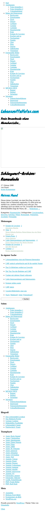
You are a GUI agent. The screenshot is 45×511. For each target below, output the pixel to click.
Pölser (18, 215)
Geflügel (13, 24)
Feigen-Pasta (10, 236)
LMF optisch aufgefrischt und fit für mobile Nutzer (24, 263)
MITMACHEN (11, 88)
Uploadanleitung (16, 11)
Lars (12, 234)
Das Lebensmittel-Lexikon (15, 417)
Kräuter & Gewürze (17, 34)
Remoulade (25, 215)
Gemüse (13, 26)
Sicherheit (13, 94)
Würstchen (34, 215)
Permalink (12, 217)
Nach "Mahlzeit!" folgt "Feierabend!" (19, 295)
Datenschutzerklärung (18, 98)
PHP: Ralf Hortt (11, 484)
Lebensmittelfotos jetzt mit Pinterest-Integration (23, 260)
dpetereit (13, 238)
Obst (12, 42)
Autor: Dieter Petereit (13, 442)
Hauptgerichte (15, 30)
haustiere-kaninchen (17, 251)
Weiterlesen (34, 209)
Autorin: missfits (12, 469)
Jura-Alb (8, 246)
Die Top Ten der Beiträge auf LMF (18, 271)
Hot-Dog (4, 215)
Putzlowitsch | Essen (13, 427)
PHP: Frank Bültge (13, 482)
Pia (21, 242)
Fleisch (12, 22)
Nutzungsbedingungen (18, 103)
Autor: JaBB (10, 447)
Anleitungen (10, 5)
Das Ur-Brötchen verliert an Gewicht (19, 267)
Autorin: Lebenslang (13, 465)
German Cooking (12, 421)
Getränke (13, 28)
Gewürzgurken (37, 213)
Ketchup (11, 215)
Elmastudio (5, 505)
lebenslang (9, 228)
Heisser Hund (9, 195)
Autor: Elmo (10, 444)
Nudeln (13, 40)
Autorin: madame (12, 467)
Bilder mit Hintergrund (14, 13)
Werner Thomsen (27, 242)
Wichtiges (9, 96)
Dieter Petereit (14, 242)
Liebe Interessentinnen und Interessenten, (21, 240)
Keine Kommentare (8, 189)
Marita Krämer (26, 232)
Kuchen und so (15, 36)
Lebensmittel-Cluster (13, 425)
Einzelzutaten (15, 17)
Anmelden (9, 493)
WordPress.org (11, 499)
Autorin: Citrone (12, 459)
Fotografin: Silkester (13, 478)
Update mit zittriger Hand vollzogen (19, 275)
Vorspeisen (14, 51)
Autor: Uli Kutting (12, 455)
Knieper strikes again (13, 283)
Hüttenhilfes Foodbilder (14, 423)
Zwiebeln (4, 217)
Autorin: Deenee (12, 463)
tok (35, 232)
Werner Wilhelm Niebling (13, 232)
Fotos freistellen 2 (16, 9)
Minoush (14, 246)
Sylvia (8, 242)
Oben (3, 509)
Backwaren (14, 15)
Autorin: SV (10, 474)
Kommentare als (13, 497)
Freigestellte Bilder (12, 53)
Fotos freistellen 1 (16, 7)
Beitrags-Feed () (13, 495)
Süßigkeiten (14, 49)
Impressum (14, 100)
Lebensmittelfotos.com (20, 111)
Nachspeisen (14, 38)
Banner (12, 90)
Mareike (15, 228)
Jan (33, 232)
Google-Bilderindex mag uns (16, 291)
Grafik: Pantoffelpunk (13, 480)
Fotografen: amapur (13, 476)
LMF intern (10, 287)
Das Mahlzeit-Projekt (13, 419)
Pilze (12, 44)
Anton (7, 238)
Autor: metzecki (11, 451)
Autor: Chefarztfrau (13, 438)
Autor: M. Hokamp (13, 449)
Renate (8, 251)
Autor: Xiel (10, 457)
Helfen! (13, 92)
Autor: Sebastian (12, 453)
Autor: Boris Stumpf (13, 436)
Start (7, 3)
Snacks (12, 46)
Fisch (12, 19)
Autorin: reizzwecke (13, 471)
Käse (12, 32)
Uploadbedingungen (17, 105)
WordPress (20, 503)
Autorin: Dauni (11, 461)
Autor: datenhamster (13, 440)
